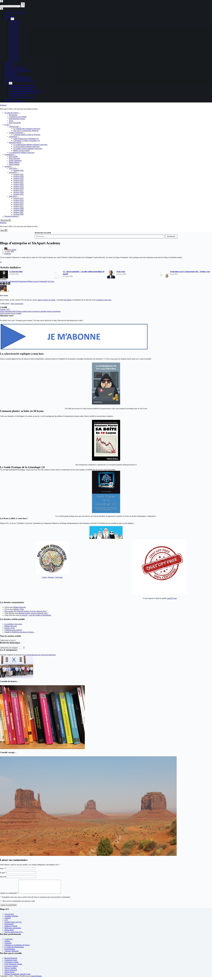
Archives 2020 (18, 184)
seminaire (42, 281)
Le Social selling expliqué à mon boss (26, 146)
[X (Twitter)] (4, 284)
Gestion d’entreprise (16, 133)
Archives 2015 (18, 198)
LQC (6, 920)
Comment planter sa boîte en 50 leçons (26, 135)
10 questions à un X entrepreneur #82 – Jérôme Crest (190, 271)
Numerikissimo (9, 949)
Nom (2, 868)
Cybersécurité (13, 127)
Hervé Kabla (13, 156)
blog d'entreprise (10, 281)
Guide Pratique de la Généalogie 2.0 (26, 139)
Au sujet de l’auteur (11, 113)
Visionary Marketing (11, 951)
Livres (11, 121)
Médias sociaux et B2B (21, 150)
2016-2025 (12, 172)
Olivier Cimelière (10, 968)
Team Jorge (120, 271)
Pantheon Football (10, 926)
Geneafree (8, 943)
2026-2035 (12, 168)
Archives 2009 (18, 208)
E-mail (3, 873)
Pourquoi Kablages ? (11, 216)
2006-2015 (12, 196)
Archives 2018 (18, 188)
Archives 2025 (18, 174)
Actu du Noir (9, 914)
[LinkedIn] (9, 284)
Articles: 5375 (5, 309)
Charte (44, 577)
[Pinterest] (6, 284)
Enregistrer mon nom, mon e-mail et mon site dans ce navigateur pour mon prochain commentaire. (36, 897)
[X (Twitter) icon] (6, 307)
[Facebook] (1, 284)
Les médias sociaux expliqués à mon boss (27, 148)
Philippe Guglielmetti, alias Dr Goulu (17, 974)
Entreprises (21, 281)
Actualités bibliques (11, 916)
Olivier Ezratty (9, 972)
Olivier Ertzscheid (10, 970)
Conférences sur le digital (17, 117)
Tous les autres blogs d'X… (14, 932)
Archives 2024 (18, 176)
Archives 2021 (18, 182)
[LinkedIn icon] (2, 307)
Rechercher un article (43, 233)
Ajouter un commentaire (9, 893)
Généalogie (13, 137)
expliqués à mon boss (103, 300)
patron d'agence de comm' (46, 300)
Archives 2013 (18, 202)
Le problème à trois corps (13, 624)
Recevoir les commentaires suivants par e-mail (19, 901)
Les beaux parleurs (11, 966)
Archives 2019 (18, 186)
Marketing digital (15, 142)
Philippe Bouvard (19, 607)
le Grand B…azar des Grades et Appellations (35, 615)
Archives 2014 (18, 200)
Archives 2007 (18, 212)
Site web (3, 877)
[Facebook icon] (0, 307)
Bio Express (13, 115)
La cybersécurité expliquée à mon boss (26, 129)
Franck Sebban (14, 164)
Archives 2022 (18, 180)
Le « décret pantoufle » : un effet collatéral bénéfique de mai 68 (83, 273)
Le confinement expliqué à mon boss (21, 152)
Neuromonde (9, 924)
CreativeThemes (36, 976)
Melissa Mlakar (14, 162)
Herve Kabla (8, 611)
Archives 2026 (18, 170)
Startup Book (9, 930)
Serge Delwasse (14, 158)
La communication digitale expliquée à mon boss (30, 144)
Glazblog (7, 918)
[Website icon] (4, 307)
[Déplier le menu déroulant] (20, 113)
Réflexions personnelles (12, 928)
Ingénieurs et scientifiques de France (17, 945)
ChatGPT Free (172, 598)
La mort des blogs (16, 271)
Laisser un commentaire (8, 905)
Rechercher (171, 236)
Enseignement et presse (17, 119)
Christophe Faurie (10, 960)
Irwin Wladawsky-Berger (13, 964)
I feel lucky (59, 577)
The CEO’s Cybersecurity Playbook (25, 131)
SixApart (50, 281)
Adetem (7, 941)
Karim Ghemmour (15, 160)
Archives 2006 (18, 214)
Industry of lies (18, 609)
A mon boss (8, 939)
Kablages (3, 105)
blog (2, 281)
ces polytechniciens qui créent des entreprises (40, 655)
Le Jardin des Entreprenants (14, 947)
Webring (51, 577)
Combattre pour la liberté (13, 630)
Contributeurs (9, 154)
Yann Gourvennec (17, 304)
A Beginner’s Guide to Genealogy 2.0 (26, 140)
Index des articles (15, 123)
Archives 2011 (18, 206)
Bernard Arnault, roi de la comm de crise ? (32, 611)
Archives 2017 (18, 190)
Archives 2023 (18, 178)
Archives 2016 (18, 194)
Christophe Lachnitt (11, 962)
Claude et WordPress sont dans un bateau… (19, 632)
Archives (7, 166)
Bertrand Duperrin (10, 958)
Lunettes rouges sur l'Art (13, 922)
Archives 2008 (18, 210)
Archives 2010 (18, 192)
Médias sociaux (32, 281)
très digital (67, 300)
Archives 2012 (18, 204)
